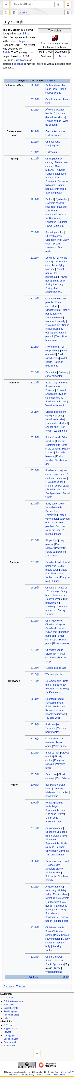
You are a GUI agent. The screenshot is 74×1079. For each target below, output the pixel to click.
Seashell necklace (56, 489)
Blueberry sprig (53, 470)
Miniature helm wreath (57, 898)
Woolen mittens (53, 972)
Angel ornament (54, 886)
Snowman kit (52, 917)
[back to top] (37, 1053)
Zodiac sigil (51, 555)
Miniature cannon (54, 868)
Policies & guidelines (13, 1001)
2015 (33, 346)
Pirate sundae (52, 386)
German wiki (10, 1042)
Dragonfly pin (52, 310)
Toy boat (60, 847)
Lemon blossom (54, 317)
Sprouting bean (53, 192)
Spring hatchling (54, 284)
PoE (5, 60)
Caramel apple (53, 681)
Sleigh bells (51, 817)
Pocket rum (51, 913)
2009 (33, 802)
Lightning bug (52, 445)
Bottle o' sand (52, 437)
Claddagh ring (53, 239)
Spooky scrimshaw (55, 714)
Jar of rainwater (53, 376)
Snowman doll (53, 821)
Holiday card (53, 865)
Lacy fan (60, 441)
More (22, 12)
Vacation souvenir (55, 405)
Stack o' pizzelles (54, 964)
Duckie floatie (52, 511)
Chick (48, 158)
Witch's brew (63, 778)
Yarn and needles (54, 854)
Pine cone (50, 814)
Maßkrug (50, 606)
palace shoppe (18, 41)
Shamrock (50, 181)
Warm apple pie (53, 674)
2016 (33, 109)
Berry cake (51, 503)
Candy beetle (52, 298)
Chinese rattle (52, 141)
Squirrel (55, 581)
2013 (33, 257)
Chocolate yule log (55, 832)
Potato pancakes (54, 960)
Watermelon (60, 430)
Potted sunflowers (55, 551)
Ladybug (60, 170)
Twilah (62, 56)
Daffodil (49, 199)
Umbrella (59, 225)
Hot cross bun (59, 206)
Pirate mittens (59, 905)
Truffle (57, 968)
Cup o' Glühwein (54, 956)
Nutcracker (62, 792)
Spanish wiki (9, 1045)
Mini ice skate (60, 894)
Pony (61, 814)
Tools (68, 13)
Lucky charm (52, 210)
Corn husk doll (53, 562)
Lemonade (51, 423)
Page (6, 13)
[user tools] (68, 4)
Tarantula (50, 728)
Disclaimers (60, 1074)
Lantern (57, 788)
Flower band (52, 346)
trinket (25, 33)
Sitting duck (58, 280)
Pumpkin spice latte (55, 668)
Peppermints (52, 843)
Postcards (61, 390)
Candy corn (51, 738)
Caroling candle (54, 828)
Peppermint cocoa (55, 810)
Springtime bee (53, 292)
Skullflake (63, 876)
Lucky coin (51, 152)
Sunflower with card (56, 401)
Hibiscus (63, 382)
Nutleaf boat (51, 577)
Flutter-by (63, 372)
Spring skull (51, 288)
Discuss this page (14, 13)
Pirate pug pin (52, 325)
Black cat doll (52, 752)
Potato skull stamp (55, 706)
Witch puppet (60, 746)
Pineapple (61, 478)
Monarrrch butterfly (55, 321)
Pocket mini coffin (54, 702)
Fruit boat (57, 415)
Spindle (49, 880)
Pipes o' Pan (52, 177)
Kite (62, 419)
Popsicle (50, 390)
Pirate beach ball (54, 482)
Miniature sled (53, 872)
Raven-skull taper (54, 710)
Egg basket (61, 199)
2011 (33, 85)
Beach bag (51, 382)
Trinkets (51, 80)
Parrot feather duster (56, 173)
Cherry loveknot (53, 620)
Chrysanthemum (54, 650)
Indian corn (51, 632)
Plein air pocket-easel (57, 485)
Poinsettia (50, 876)
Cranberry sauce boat (57, 861)
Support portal (10, 1028)
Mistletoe (50, 792)
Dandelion (51, 372)
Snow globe (51, 796)
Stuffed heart (61, 921)
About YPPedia (44, 1074)
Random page (10, 1011)
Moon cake (57, 573)
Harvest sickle (59, 595)
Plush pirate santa (55, 909)
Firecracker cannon (55, 131)
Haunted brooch (54, 699)
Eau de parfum (53, 121)
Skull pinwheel (53, 493)
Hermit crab (51, 419)
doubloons (22, 60)
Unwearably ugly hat (56, 850)
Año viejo (50, 109)
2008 (33, 784)
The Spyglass (10, 1035)
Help (6, 1018)
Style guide (9, 1004)
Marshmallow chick (55, 214)
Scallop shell (52, 427)
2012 (33, 141)
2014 (33, 99)
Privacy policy (27, 1074)
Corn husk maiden (55, 628)
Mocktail (63, 423)
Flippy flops (51, 540)
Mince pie (50, 839)
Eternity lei (51, 515)
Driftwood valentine (55, 85)
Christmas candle (54, 927)
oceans (18, 64)
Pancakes (50, 222)
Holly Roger (51, 806)
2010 (33, 158)
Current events (11, 1008)
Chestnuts (50, 587)
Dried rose (51, 774)
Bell (47, 784)
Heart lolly (50, 890)
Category (9, 986)
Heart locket (51, 89)
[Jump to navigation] (6, 4)
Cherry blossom (53, 236)
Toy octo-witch (53, 717)
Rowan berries (61, 643)
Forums (7, 1032)
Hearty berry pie (54, 599)
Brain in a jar (52, 724)
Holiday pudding (54, 802)
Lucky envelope (53, 135)
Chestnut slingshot (55, 624)
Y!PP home (9, 1025)
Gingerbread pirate (55, 835)
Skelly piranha (53, 688)
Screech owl (59, 684)
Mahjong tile (52, 145)
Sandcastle (51, 394)
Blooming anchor (54, 232)
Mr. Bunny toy (52, 218)
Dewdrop (50, 257)
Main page (8, 997)
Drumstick (50, 653)
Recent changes (11, 1015)
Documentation (11, 1039)
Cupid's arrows (53, 99)
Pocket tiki (60, 548)
